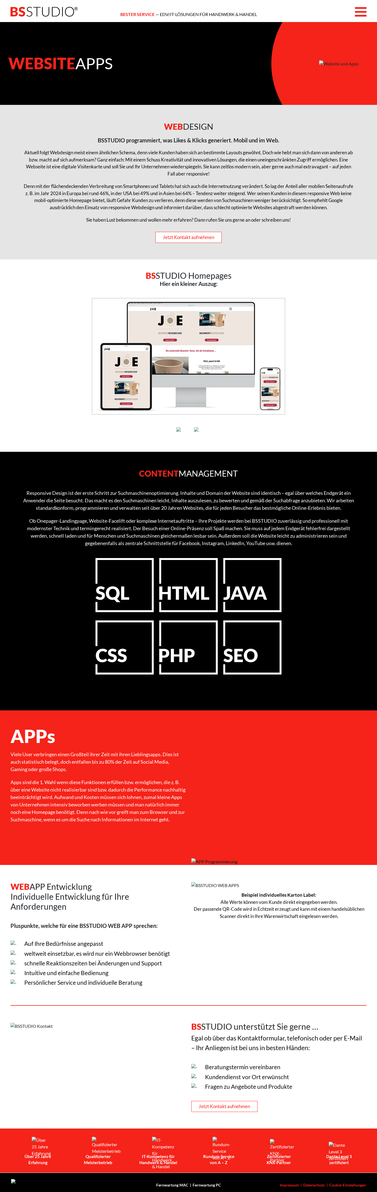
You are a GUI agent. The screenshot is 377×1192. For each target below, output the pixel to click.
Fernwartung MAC (172, 1185)
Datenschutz (314, 1185)
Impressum (289, 1185)
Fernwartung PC (207, 1185)
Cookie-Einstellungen (347, 1185)
